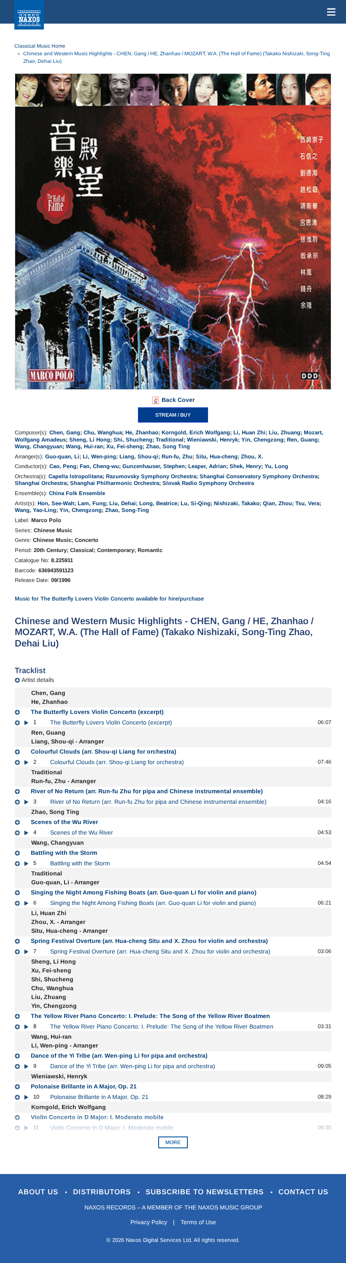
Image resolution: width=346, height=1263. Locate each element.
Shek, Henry (245, 466)
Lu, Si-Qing (196, 503)
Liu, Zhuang (284, 432)
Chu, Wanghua (103, 432)
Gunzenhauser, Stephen (153, 466)
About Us (39, 1192)
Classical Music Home (39, 46)
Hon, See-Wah (56, 503)
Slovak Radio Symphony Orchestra (208, 483)
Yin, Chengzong (262, 439)
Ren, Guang (302, 439)
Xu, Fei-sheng (124, 446)
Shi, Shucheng (133, 439)
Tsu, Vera (307, 503)
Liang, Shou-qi (138, 456)
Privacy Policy (148, 1222)
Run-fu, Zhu (177, 456)
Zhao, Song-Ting (127, 510)
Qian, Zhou (277, 503)
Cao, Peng (62, 466)
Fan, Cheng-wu (99, 466)
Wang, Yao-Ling (35, 510)
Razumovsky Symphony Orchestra (151, 476)
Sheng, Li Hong (89, 439)
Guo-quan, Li (62, 456)
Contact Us (303, 1192)
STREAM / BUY (173, 415)
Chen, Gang (64, 432)
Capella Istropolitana (76, 476)
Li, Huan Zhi (249, 432)
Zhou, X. (252, 456)
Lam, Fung (92, 503)
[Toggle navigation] (329, 12)
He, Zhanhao (141, 432)
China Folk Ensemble (77, 493)
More (173, 1142)
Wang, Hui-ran (84, 446)
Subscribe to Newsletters (206, 1192)
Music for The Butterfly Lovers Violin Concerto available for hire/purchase (109, 598)
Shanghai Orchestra (41, 483)
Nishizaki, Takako (237, 503)
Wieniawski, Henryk (212, 439)
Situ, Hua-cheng (217, 456)
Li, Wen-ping (99, 456)
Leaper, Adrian (207, 466)
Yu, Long (276, 466)
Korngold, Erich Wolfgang (196, 432)
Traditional (170, 439)
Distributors (103, 1192)
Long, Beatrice (158, 503)
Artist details (38, 679)
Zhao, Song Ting (168, 446)
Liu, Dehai (122, 503)
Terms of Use (198, 1222)
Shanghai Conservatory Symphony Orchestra (259, 476)
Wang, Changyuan (38, 446)
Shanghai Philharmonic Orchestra (114, 483)
